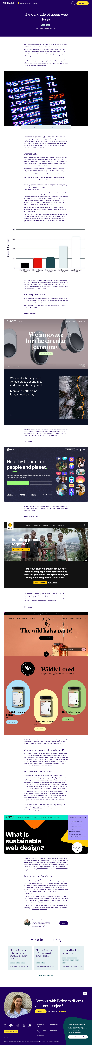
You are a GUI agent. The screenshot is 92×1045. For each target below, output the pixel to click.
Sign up (85, 1037)
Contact (81, 3)
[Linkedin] (7, 1037)
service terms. (57, 1041)
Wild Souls (29, 740)
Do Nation (27, 506)
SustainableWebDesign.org (31, 809)
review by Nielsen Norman (50, 780)
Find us (22, 3)
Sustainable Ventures (17, 1041)
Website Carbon (54, 1024)
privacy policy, (46, 1041)
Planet (48, 25)
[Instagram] (4, 1037)
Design (43, 25)
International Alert (29, 593)
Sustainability (40, 1035)
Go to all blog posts (44, 975)
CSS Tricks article (42, 868)
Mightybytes (38, 808)
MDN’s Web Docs (48, 860)
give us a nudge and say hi (39, 909)
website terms (51, 1041)
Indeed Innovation (29, 429)
